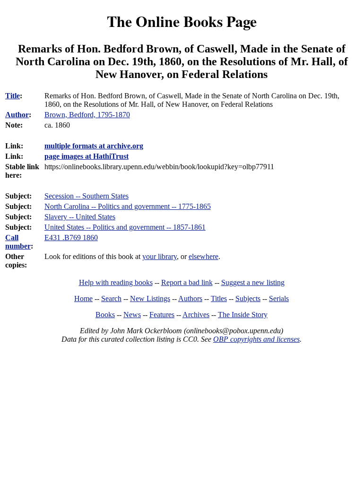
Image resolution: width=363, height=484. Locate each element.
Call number (18, 241)
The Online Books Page (182, 21)
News (132, 315)
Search (111, 298)
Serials (279, 298)
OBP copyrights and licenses (256, 339)
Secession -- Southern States (86, 196)
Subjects (247, 298)
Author (17, 115)
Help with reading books (116, 282)
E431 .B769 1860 (71, 237)
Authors (190, 298)
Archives (195, 315)
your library (159, 256)
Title (12, 96)
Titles (219, 298)
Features (161, 315)
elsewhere (203, 256)
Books (105, 315)
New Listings (150, 298)
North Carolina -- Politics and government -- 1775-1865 (127, 206)
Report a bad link (187, 282)
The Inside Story (243, 315)
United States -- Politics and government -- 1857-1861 (125, 227)
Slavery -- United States (79, 217)
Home (83, 298)
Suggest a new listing (253, 282)
